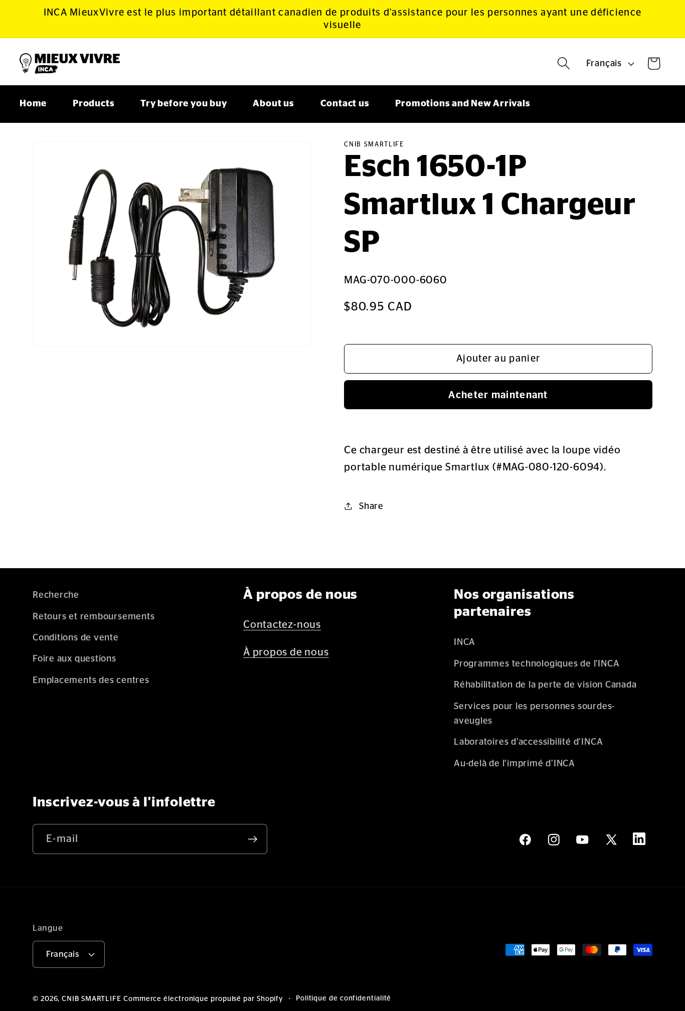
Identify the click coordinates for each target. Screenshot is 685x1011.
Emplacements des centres (91, 680)
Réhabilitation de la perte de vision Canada (545, 685)
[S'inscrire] (252, 839)
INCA (464, 642)
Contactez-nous (282, 624)
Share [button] (371, 506)
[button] (564, 63)
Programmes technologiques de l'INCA (536, 663)
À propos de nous (285, 652)
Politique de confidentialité (343, 998)
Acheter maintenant (498, 395)
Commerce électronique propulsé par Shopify (203, 998)
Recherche (56, 595)
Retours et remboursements (94, 616)
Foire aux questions (74, 658)
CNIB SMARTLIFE (91, 998)
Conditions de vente (76, 637)
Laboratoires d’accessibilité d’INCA (528, 742)
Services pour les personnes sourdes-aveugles (534, 714)
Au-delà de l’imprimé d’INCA (514, 763)
